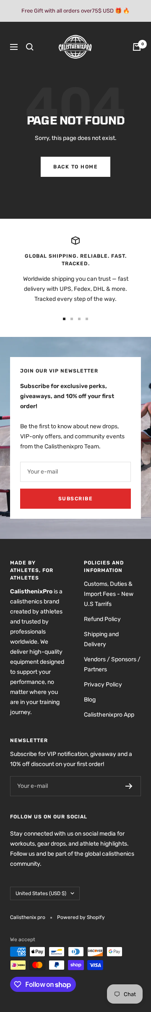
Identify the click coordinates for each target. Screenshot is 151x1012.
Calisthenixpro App (109, 714)
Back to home (75, 167)
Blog (90, 699)
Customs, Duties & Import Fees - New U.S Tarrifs (108, 594)
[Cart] (137, 47)
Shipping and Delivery (101, 639)
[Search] (30, 47)
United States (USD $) (41, 893)
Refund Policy (102, 619)
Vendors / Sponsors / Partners (112, 664)
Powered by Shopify (81, 917)
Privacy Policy (103, 684)
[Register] (129, 786)
